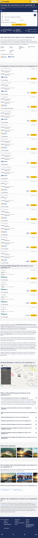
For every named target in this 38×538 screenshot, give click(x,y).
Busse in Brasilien (8, 516)
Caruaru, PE (34, 503)
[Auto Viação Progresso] (11, 57)
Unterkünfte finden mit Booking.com (9, 22)
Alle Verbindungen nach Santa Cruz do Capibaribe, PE (30, 525)
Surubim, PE (2, 504)
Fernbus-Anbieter (7, 524)
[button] (19, 375)
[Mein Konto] (30, 1)
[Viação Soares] (4, 57)
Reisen (16, 524)
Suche (25, 401)
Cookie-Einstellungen (19, 522)
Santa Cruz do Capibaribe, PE (30, 365)
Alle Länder (6, 528)
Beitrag (27, 522)
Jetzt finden (34, 78)
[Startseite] (14, 1)
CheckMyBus (2, 516)
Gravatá (8, 504)
